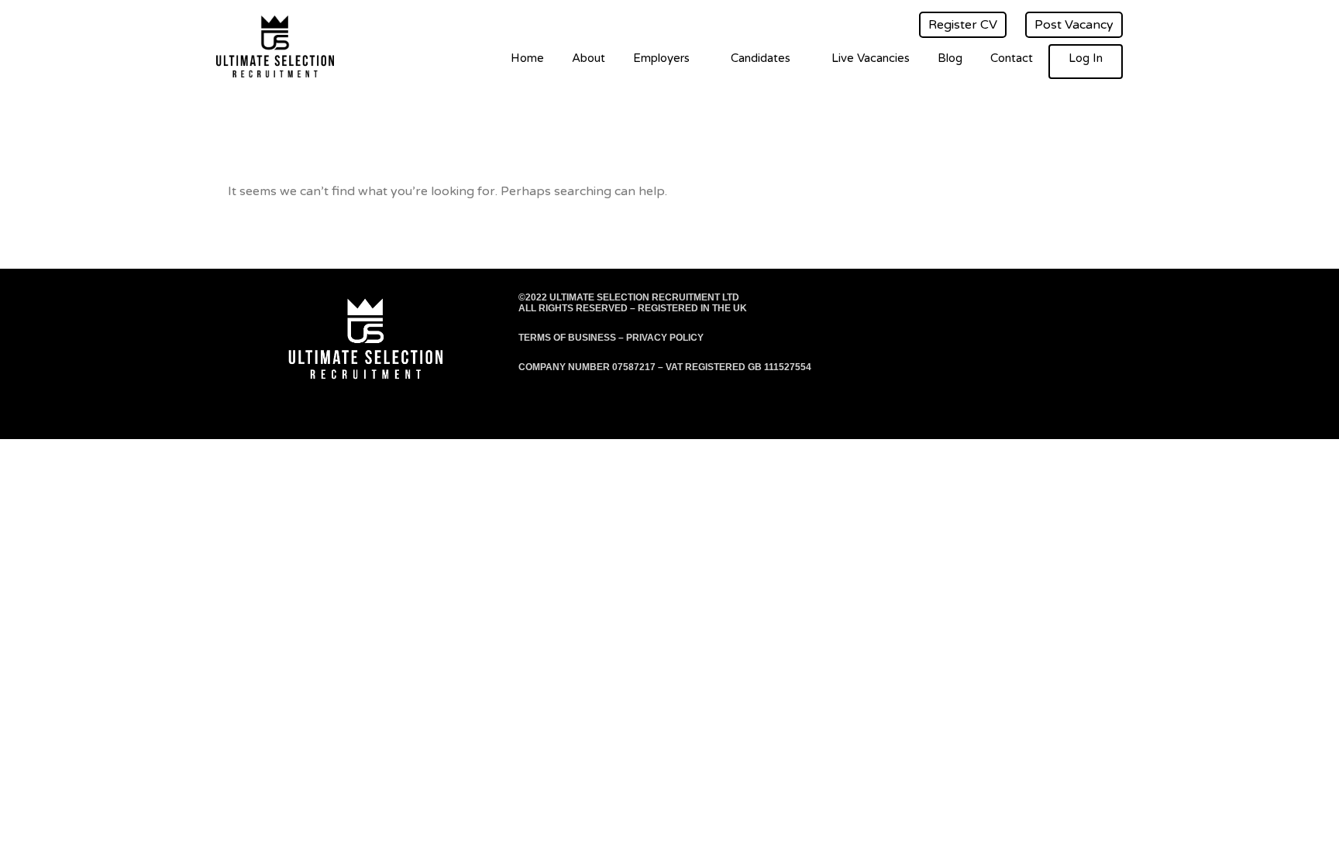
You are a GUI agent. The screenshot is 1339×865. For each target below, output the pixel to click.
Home (527, 58)
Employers (661, 58)
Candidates (760, 58)
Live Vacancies (870, 58)
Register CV (962, 25)
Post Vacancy (1074, 25)
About (588, 58)
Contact (1011, 58)
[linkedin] (1113, 303)
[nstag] (1084, 303)
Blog (950, 58)
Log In (1086, 58)
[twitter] (1054, 303)
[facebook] (1025, 303)
